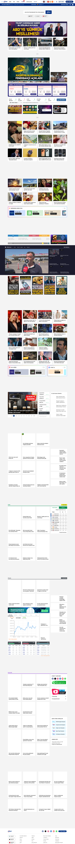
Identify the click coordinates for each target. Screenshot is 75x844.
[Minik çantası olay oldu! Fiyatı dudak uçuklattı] (28, 692)
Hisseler (44, 840)
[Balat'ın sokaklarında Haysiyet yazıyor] (60, 789)
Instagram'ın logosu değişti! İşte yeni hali (45, 810)
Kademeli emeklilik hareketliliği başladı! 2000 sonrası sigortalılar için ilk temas (62, 600)
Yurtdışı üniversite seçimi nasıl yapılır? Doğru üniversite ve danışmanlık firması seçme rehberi (15, 797)
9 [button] (31, 415)
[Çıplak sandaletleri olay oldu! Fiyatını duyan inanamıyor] (36, 81)
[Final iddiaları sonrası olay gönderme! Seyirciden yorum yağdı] (28, 733)
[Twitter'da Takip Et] (55, 679)
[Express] (50, 2)
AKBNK (38, 650)
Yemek (21, 840)
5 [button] (21, 415)
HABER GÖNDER (65, 4)
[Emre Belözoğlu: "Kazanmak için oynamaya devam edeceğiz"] (14, 518)
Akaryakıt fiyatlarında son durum (29, 810)
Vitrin (32, 840)
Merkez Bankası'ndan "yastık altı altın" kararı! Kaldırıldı (62, 621)
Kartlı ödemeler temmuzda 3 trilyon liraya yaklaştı (30, 796)
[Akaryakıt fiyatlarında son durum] (30, 803)
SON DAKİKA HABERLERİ (6, 4)
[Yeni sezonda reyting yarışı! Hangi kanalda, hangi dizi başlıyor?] (14, 740)
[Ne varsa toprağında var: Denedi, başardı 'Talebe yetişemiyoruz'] (60, 776)
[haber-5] (61, 285)
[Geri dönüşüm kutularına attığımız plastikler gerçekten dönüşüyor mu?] (28, 437)
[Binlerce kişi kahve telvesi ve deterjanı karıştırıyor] (60, 328)
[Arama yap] (56, 1)
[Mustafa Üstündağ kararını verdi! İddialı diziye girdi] (60, 349)
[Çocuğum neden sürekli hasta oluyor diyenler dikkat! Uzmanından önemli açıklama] (30, 196)
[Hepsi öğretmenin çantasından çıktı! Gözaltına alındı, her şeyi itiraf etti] (39, 81)
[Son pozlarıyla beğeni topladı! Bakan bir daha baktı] (14, 685)
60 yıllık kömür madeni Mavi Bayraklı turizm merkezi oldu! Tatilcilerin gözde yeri (62, 476)
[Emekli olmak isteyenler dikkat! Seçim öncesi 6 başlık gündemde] (22, 81)
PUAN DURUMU (54, 507)
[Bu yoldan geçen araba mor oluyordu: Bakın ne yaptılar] (55, 467)
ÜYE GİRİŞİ (62, 1)
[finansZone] (59, 239)
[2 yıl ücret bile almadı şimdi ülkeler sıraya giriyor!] (45, 314)
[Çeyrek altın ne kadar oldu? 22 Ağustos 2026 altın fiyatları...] (30, 314)
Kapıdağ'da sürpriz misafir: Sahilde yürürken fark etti (62, 452)
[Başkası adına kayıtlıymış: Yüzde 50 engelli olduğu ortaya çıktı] (49, 81)
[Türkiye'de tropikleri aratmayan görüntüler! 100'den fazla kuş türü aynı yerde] (45, 342)
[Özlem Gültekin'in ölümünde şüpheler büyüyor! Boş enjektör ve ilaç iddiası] (47, 81)
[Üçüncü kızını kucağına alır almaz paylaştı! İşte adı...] (43, 713)
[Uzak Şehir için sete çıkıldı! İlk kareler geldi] (15, 132)
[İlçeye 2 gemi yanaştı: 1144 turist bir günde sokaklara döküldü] (55, 459)
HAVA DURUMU (33, 4)
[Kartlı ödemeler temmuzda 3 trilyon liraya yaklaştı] (30, 789)
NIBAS (9, 649)
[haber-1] (13, 285)
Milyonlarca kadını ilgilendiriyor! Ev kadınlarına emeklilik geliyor (62, 607)
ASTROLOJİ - (47, 108)
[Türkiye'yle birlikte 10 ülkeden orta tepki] (15, 196)
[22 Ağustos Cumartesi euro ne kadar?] (30, 139)
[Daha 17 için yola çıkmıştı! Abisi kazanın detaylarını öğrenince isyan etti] (43, 733)
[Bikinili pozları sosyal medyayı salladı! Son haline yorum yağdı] (14, 706)
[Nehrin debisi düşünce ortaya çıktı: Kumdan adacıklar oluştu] (45, 139)
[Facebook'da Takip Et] (53, 679)
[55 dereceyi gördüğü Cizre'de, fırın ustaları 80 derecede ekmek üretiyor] (15, 81)
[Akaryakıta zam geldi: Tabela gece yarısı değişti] (55, 614)
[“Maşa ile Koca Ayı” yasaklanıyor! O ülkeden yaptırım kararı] (45, 196)
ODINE (24, 649)
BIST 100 (12, 617)
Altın (36, 615)
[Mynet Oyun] (30, 109)
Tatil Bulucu (57, 840)
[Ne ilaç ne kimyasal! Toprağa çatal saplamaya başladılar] (60, 190)
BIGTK (9, 650)
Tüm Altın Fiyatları (43, 412)
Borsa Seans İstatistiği (47, 835)
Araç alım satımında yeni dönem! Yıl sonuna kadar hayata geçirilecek (62, 630)
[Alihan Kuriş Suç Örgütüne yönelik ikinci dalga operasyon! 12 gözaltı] (32, 81)
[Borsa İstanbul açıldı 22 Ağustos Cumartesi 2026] (45, 328)
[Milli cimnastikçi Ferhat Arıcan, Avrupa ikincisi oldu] (28, 524)
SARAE (9, 654)
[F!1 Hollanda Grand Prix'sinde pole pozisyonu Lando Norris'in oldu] (14, 552)
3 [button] (16, 415)
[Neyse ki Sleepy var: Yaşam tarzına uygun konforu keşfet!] (28, 81)
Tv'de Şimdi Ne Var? (56, 698)
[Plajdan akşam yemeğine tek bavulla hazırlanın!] (60, 314)
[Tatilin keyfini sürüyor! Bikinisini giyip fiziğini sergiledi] (14, 720)
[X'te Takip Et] (45, 831)
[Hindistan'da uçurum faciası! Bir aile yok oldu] (46, 81)
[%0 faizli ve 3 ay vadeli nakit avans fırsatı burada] (60, 139)
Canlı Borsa (65, 578)
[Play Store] (12, 836)
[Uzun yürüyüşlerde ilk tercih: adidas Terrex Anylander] (30, 356)
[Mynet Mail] (72, 4)
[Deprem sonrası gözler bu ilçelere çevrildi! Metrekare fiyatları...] (30, 342)
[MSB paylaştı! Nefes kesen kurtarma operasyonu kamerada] (12, 81)
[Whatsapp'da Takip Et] (65, 679)
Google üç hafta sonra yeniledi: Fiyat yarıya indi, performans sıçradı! (59, 810)
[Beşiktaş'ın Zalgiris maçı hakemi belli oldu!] (28, 552)
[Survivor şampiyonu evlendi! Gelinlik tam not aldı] (43, 692)
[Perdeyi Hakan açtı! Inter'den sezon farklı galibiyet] (28, 511)
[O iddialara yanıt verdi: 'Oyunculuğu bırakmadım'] (45, 183)
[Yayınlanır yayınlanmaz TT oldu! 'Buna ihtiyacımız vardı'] (28, 678)
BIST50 (15, 615)
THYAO (38, 647)
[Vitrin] (46, 2)
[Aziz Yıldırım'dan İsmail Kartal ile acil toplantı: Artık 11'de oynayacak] (28, 538)
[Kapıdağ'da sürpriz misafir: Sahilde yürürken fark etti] (55, 452)
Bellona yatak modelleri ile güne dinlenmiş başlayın (14, 782)
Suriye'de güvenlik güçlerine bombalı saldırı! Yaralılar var (18, 4)
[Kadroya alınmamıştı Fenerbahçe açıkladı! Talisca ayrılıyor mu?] (14, 81)
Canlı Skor (64, 504)
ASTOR (38, 652)
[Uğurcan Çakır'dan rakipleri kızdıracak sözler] (43, 437)
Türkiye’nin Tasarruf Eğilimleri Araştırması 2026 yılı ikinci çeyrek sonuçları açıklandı (30, 783)
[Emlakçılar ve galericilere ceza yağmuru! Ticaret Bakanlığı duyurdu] (45, 618)
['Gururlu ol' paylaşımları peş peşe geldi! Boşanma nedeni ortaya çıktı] (33, 81)
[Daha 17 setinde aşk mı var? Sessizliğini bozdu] (15, 342)
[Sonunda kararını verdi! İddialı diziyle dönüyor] (28, 706)
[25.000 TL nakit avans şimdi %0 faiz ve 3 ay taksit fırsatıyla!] (19, 81)
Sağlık (33, 837)
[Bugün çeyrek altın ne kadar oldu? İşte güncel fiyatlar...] (30, 125)
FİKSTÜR (63, 507)
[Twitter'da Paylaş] (60, 745)
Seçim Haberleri (34, 842)
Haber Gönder (63, 831)
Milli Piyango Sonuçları (60, 721)
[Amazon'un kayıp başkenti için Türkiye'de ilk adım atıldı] (26, 81)
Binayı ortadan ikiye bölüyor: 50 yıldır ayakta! (62, 482)
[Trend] (44, 2)
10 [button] (34, 415)
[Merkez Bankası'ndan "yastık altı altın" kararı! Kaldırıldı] (55, 621)
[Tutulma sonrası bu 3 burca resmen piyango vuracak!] (15, 183)
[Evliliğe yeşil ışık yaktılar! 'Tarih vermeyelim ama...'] (43, 678)
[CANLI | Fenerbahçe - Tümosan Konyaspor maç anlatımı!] (43, 524)
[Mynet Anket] (52, 2)
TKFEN (24, 654)
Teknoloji (33, 835)
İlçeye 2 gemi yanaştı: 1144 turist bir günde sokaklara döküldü (62, 460)
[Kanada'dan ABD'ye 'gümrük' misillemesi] (37, 29)
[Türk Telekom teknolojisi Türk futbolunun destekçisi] (15, 803)
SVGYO (24, 650)
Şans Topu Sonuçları (60, 731)
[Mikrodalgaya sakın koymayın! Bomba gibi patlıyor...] (43, 451)
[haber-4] (49, 285)
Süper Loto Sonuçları (60, 727)
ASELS (38, 649)
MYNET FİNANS (14, 102)
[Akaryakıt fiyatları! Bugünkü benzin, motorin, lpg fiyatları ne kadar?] (45, 125)
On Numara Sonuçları (60, 734)
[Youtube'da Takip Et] (63, 679)
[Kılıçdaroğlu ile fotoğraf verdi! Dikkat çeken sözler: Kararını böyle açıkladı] (35, 81)
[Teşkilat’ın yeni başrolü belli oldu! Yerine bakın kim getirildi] (43, 472)
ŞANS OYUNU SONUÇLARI (57, 718)
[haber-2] (25, 285)
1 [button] (11, 415)
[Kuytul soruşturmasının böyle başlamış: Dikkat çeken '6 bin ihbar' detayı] (8, 81)
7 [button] (26, 415)
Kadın (21, 842)
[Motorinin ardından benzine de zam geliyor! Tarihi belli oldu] (25, 81)
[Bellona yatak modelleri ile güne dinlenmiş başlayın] (15, 776)
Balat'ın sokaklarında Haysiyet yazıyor (58, 796)
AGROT (24, 647)
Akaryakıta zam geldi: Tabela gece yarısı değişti (62, 614)
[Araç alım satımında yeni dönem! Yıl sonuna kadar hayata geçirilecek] (55, 629)
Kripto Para (45, 842)
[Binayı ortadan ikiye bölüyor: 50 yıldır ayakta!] (55, 482)
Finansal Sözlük (45, 839)
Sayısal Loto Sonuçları (60, 724)
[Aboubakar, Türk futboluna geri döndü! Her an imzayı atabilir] (42, 81)
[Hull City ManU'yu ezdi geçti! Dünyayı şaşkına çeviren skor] (21, 81)
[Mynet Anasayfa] (5, 1)
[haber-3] (37, 285)
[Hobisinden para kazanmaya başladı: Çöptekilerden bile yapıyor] (45, 789)
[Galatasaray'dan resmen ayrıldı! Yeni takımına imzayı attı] (43, 545)
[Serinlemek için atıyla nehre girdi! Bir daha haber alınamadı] (30, 183)
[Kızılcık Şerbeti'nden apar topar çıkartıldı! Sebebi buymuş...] (30, 81)
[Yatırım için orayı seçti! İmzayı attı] (14, 444)
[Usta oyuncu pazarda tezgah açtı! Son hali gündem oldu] (40, 81)
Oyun (56, 835)
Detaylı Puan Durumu (63, 532)
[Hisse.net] (15, 109)
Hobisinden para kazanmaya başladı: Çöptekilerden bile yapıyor (45, 796)
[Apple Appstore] (12, 839)
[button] (54, 1)
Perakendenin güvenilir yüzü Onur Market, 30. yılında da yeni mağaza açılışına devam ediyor (45, 783)
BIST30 (21, 615)
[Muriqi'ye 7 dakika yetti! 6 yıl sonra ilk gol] (43, 511)
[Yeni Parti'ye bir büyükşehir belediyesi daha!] (28, 465)
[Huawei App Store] (12, 842)
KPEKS (9, 647)
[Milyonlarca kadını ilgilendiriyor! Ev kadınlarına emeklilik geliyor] (55, 606)
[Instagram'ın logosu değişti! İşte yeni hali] (45, 803)
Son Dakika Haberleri (23, 835)
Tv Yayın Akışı (54, 696)
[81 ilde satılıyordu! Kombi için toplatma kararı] (43, 598)
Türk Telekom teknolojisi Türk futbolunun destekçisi (15, 810)
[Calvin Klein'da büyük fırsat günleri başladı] (30, 328)
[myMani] (22, 1)
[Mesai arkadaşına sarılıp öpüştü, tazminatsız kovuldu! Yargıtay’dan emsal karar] (44, 81)
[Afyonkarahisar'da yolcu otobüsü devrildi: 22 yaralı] (60, 125)
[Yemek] (48, 2)
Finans (21, 839)
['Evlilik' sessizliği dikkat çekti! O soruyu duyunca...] (28, 720)
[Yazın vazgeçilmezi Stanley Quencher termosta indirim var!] (28, 451)
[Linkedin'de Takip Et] (60, 679)
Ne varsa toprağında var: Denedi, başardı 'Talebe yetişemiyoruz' (59, 783)
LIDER (24, 652)
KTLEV (38, 654)
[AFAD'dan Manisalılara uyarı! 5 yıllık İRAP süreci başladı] (29, 69)
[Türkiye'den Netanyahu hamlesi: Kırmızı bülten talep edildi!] (15, 356)
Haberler (21, 837)
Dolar (26, 615)
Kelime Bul (57, 837)
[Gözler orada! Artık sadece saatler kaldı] (14, 591)
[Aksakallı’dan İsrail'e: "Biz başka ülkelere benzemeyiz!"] (45, 356)
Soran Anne (57, 839)
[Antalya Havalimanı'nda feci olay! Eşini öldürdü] (28, 479)
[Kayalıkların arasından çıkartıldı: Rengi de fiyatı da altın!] (14, 479)
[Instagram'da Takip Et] (58, 679)
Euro (31, 615)
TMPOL (9, 652)
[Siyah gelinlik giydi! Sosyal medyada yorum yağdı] (43, 747)
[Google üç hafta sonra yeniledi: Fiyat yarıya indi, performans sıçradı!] (60, 803)
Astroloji (33, 839)
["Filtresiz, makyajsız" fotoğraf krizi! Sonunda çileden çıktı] (15, 321)
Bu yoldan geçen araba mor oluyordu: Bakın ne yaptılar (62, 467)
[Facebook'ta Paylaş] (58, 745)
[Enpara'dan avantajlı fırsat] (29, 81)
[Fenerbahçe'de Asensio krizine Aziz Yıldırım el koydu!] (37, 81)
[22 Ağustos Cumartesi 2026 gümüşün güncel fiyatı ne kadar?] (14, 465)
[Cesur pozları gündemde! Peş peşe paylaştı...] (28, 747)
